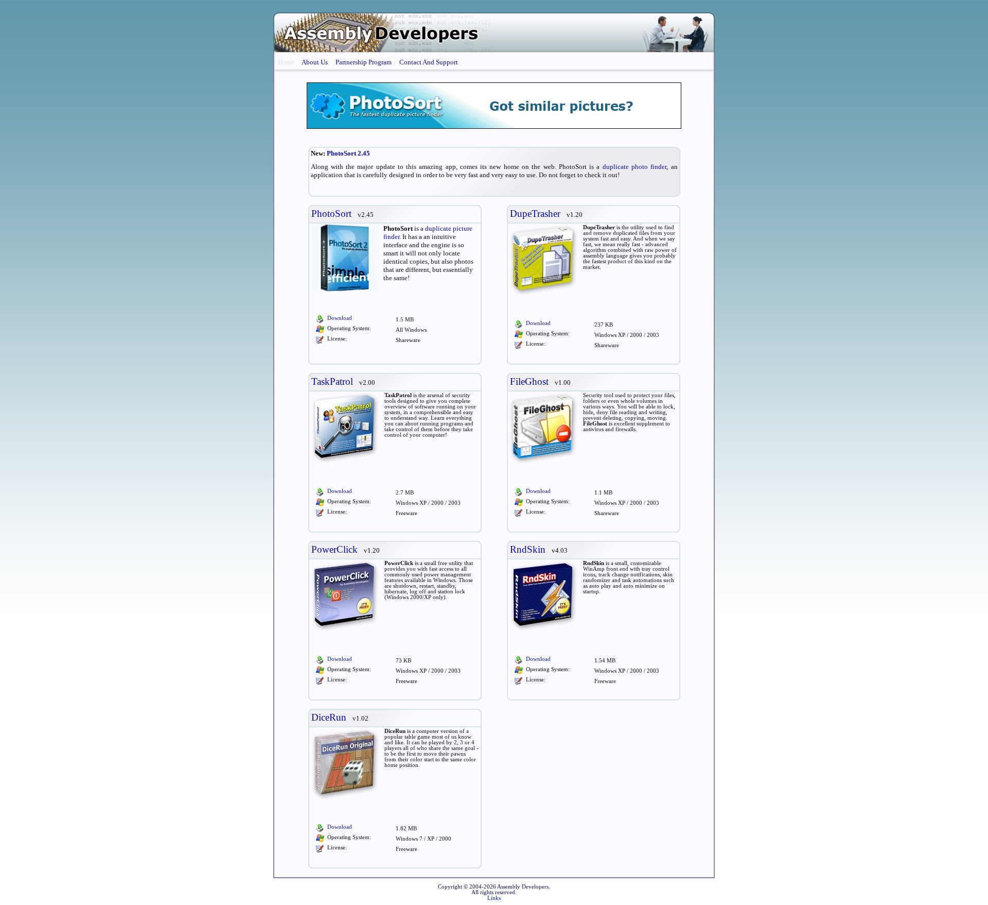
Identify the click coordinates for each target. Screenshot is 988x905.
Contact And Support (428, 62)
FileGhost (529, 381)
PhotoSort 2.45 (348, 153)
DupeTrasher (535, 213)
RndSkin (527, 549)
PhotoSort (331, 213)
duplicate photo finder (635, 166)
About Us (315, 62)
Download (339, 318)
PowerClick (334, 549)
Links (494, 898)
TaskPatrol (332, 381)
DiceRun (328, 717)
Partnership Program (364, 62)
